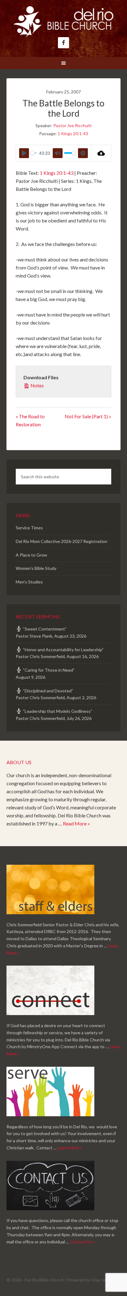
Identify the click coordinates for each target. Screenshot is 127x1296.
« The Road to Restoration (30, 420)
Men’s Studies (29, 581)
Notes (37, 385)
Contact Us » (82, 1241)
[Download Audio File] (101, 153)
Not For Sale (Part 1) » (88, 416)
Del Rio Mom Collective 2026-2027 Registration (61, 541)
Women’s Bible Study (36, 568)
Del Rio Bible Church (63, 21)
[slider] (34, 153)
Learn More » (69, 1147)
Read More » (76, 823)
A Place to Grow (31, 555)
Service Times (29, 527)
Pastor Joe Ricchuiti (72, 125)
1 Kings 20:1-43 (73, 133)
